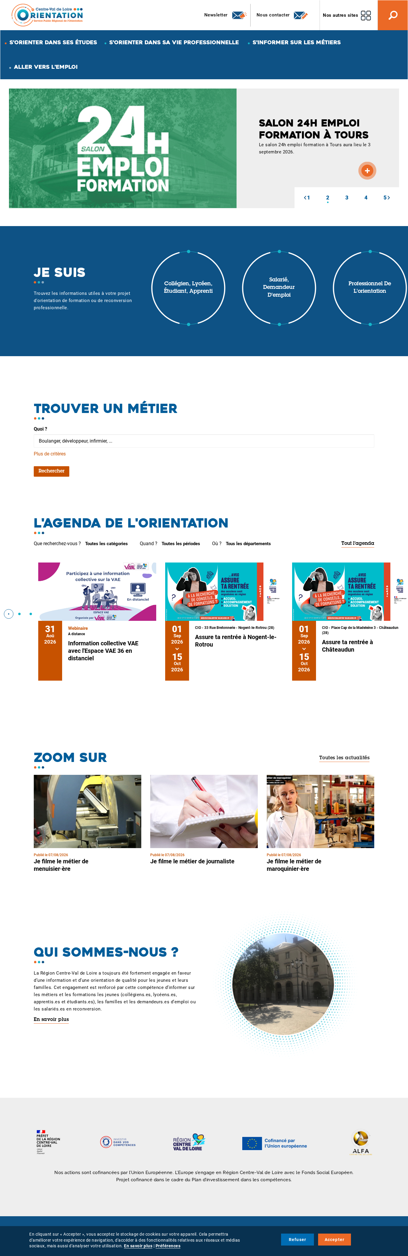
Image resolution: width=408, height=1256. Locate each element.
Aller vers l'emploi (46, 66)
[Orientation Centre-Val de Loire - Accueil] (47, 14)
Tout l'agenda (357, 543)
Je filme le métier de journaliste (192, 861)
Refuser (297, 1239)
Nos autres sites (340, 15)
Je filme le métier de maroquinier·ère (294, 865)
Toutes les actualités (344, 758)
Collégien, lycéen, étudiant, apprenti (188, 288)
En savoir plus (51, 1019)
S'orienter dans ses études (53, 42)
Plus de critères (50, 454)
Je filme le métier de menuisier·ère (61, 865)
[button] (305, 197)
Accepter (335, 1239)
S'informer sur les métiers (297, 42)
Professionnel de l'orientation (370, 288)
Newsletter (216, 15)
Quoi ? (40, 429)
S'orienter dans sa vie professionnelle (174, 42)
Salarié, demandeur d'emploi (279, 288)
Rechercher (52, 471)
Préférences (168, 1245)
